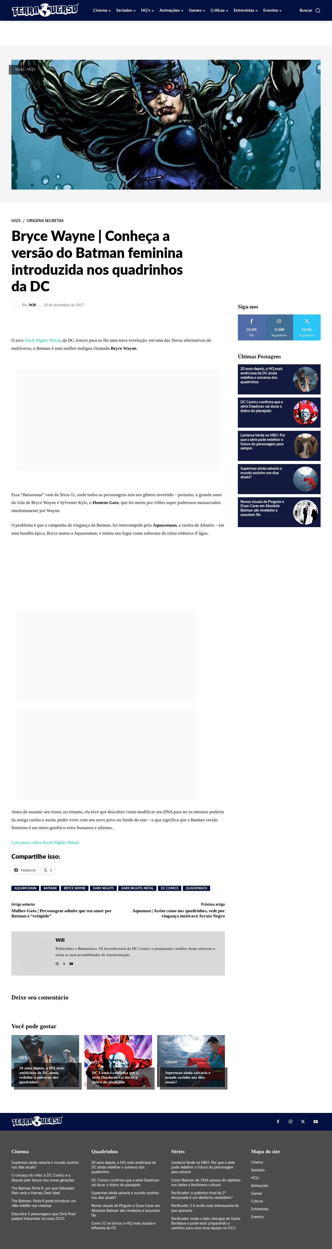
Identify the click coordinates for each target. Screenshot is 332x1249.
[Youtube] (71, 962)
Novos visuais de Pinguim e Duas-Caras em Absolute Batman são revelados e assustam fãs (125, 1210)
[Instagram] (57, 962)
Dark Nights (103, 888)
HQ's (31, 69)
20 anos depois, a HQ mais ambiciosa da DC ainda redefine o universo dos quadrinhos (123, 1167)
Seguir (279, 316)
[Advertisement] (166, 32)
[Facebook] (278, 1122)
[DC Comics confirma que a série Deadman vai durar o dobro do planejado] (118, 1061)
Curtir (252, 316)
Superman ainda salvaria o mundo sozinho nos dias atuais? (188, 1077)
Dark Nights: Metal (137, 888)
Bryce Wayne (75, 888)
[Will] (17, 305)
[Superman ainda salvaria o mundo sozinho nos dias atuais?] (191, 1061)
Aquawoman (25, 888)
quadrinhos (196, 888)
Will (32, 305)
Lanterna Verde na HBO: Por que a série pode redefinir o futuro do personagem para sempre (203, 1167)
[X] (64, 962)
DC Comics (169, 888)
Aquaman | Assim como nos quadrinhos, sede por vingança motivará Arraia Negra (178, 913)
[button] (310, 10)
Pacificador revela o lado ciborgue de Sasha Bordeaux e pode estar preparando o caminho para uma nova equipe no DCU (205, 1223)
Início (19, 69)
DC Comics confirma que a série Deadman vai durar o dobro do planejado (115, 1077)
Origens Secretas (45, 221)
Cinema (171, 1062)
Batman (50, 888)
